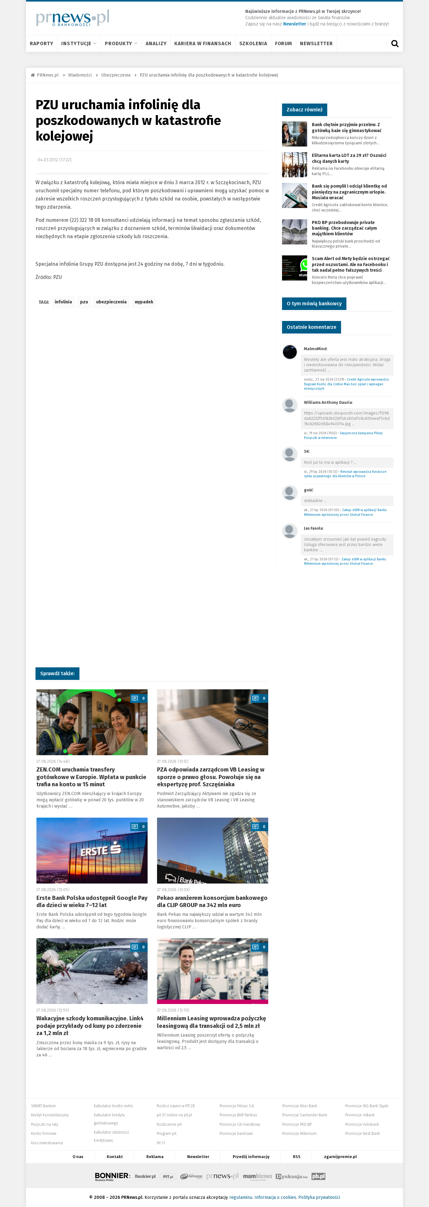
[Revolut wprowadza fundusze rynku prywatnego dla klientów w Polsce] (290, 454)
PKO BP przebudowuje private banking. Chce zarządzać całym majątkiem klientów (344, 228)
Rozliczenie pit (169, 1124)
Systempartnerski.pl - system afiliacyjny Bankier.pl (191, 1176)
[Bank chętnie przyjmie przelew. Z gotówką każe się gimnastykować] (294, 134)
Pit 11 (161, 1143)
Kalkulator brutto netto (113, 1106)
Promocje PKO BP (297, 1124)
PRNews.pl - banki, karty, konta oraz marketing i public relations (223, 1176)
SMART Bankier (43, 1106)
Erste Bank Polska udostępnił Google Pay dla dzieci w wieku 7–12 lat (92, 902)
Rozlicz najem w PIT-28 (176, 1106)
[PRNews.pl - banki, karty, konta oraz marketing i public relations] (70, 18)
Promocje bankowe (236, 1133)
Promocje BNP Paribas (238, 1115)
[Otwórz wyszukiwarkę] (395, 43)
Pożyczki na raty (44, 1124)
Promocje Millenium (299, 1133)
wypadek (144, 302)
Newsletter (316, 43)
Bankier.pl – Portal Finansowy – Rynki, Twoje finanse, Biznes (145, 1176)
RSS (297, 1156)
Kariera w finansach (202, 43)
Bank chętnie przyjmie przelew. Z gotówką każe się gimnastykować (347, 127)
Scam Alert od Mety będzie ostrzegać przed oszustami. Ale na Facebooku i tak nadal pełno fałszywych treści (351, 264)
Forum (283, 43)
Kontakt (115, 1156)
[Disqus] (152, 406)
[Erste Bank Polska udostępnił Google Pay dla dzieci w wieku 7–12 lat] (92, 851)
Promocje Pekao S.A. (237, 1106)
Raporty (41, 43)
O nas (78, 1156)
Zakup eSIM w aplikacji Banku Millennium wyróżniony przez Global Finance (345, 512)
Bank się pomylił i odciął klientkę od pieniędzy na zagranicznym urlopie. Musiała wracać (349, 192)
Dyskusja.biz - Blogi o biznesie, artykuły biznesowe (292, 1176)
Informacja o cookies (275, 1197)
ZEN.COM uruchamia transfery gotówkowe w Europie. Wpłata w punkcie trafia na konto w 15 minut (91, 777)
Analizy (156, 43)
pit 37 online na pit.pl (174, 1115)
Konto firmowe (44, 1133)
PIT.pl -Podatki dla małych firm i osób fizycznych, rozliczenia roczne (168, 1176)
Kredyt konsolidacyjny (50, 1115)
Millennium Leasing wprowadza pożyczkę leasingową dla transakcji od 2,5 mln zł (211, 1022)
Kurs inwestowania (47, 1143)
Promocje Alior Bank (299, 1106)
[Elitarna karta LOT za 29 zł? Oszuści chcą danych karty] (294, 165)
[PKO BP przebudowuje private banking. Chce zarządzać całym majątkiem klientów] (294, 231)
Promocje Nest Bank (362, 1133)
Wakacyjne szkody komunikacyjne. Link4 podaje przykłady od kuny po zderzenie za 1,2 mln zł (90, 1026)
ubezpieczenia (111, 302)
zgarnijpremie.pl (340, 1156)
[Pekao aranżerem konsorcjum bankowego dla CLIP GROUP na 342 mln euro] (212, 851)
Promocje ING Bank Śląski (366, 1106)
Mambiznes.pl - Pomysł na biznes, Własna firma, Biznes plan (257, 1176)
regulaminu (240, 1197)
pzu (84, 302)
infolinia (63, 302)
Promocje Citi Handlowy (240, 1124)
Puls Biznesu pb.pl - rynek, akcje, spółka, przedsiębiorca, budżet (318, 1176)
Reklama (155, 1156)
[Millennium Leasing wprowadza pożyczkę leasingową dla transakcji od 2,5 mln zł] (212, 971)
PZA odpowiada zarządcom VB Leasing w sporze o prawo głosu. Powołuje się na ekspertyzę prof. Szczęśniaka (210, 777)
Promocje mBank (360, 1115)
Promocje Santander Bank (304, 1115)
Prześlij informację (251, 1156)
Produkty (118, 43)
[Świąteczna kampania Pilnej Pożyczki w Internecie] (290, 405)
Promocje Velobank (362, 1124)
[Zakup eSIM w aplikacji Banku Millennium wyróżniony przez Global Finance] (290, 492)
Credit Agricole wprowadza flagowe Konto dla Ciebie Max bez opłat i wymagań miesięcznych (346, 384)
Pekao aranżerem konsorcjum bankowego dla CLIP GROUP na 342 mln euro (212, 902)
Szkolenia (253, 43)
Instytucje (76, 43)
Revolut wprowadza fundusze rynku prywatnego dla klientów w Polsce (345, 474)
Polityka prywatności (319, 1197)
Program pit (166, 1133)
